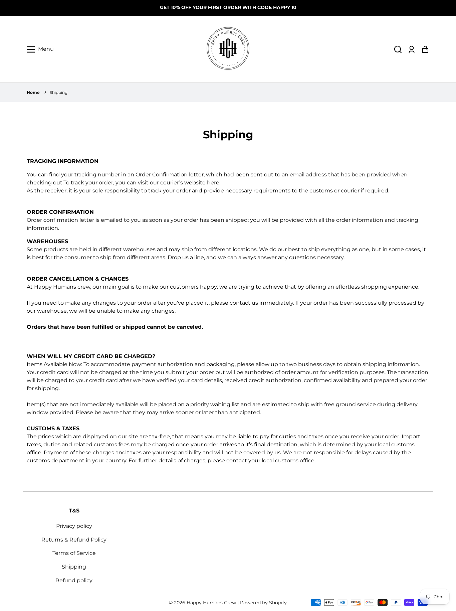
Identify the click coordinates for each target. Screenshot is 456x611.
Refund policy (73, 580)
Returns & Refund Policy (73, 540)
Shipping (58, 92)
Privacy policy (74, 526)
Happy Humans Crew (211, 603)
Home (33, 92)
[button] (398, 49)
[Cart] (425, 49)
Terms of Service (74, 553)
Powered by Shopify (263, 603)
